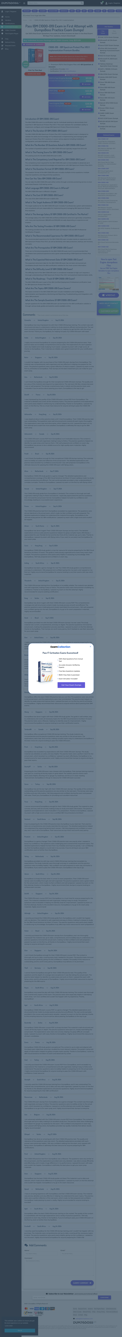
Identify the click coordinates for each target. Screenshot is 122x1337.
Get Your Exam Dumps (71, 685)
